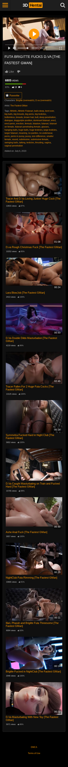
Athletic (13, 111)
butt (36, 117)
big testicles (40, 114)
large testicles (50, 130)
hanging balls (11, 130)
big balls (9, 114)
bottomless (10, 117)
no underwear (45, 133)
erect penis (10, 123)
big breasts (19, 114)
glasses (45, 127)
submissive (24, 139)
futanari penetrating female (27, 127)
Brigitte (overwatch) (25, 100)
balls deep (39, 111)
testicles (30, 142)
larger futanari (11, 133)
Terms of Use (34, 753)
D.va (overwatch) (43, 100)
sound (15, 139)
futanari (45, 123)
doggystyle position (23, 120)
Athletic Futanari (25, 111)
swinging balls (11, 142)
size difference (39, 136)
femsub (28, 123)
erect (53, 120)
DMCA (34, 747)
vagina (47, 142)
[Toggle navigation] (5, 5)
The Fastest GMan (19, 105)
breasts (19, 117)
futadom (36, 123)
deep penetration (47, 117)
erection (20, 123)
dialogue (9, 120)
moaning (23, 133)
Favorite (14, 95)
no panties (33, 133)
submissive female (39, 139)
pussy (28, 136)
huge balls (23, 130)
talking (22, 142)
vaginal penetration (14, 146)
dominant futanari (41, 120)
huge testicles (36, 130)
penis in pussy (17, 136)
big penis (29, 114)
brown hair (29, 117)
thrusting (39, 142)
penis (7, 136)
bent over (49, 111)
